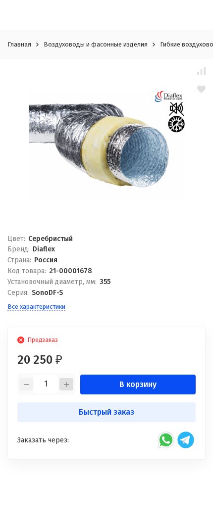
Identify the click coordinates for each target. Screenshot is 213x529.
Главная (19, 44)
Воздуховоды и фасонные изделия (96, 44)
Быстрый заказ (106, 412)
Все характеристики (36, 306)
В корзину (138, 384)
